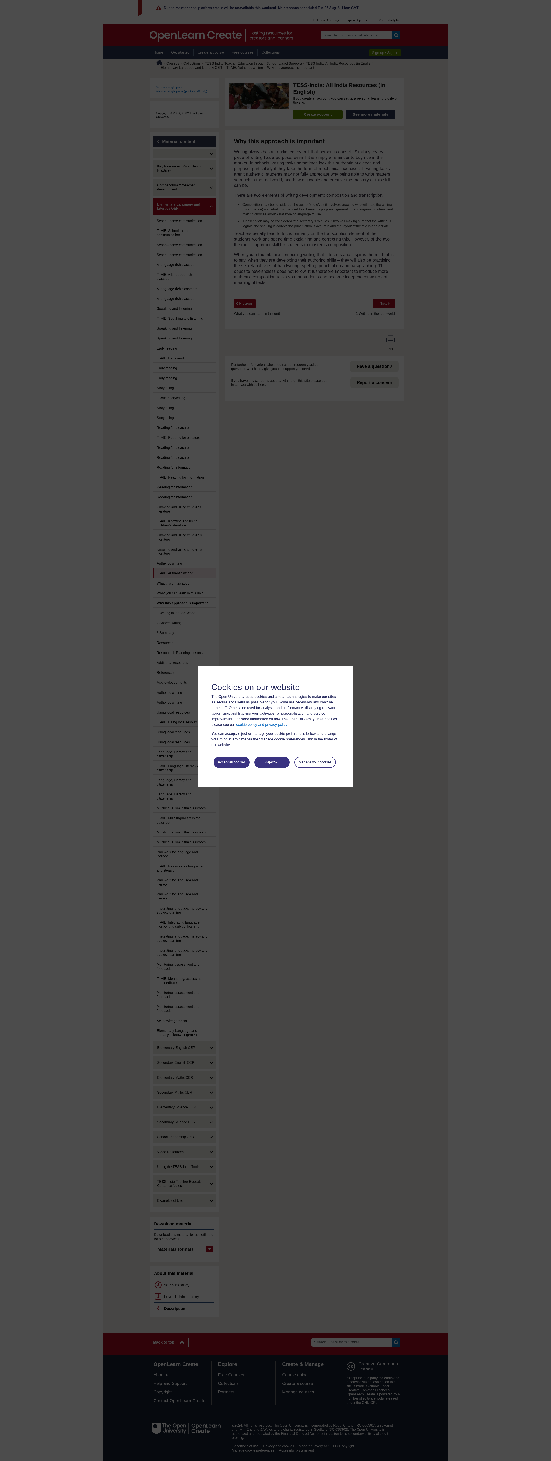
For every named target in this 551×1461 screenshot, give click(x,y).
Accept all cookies (232, 762)
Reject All (272, 762)
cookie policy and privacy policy (261, 725)
